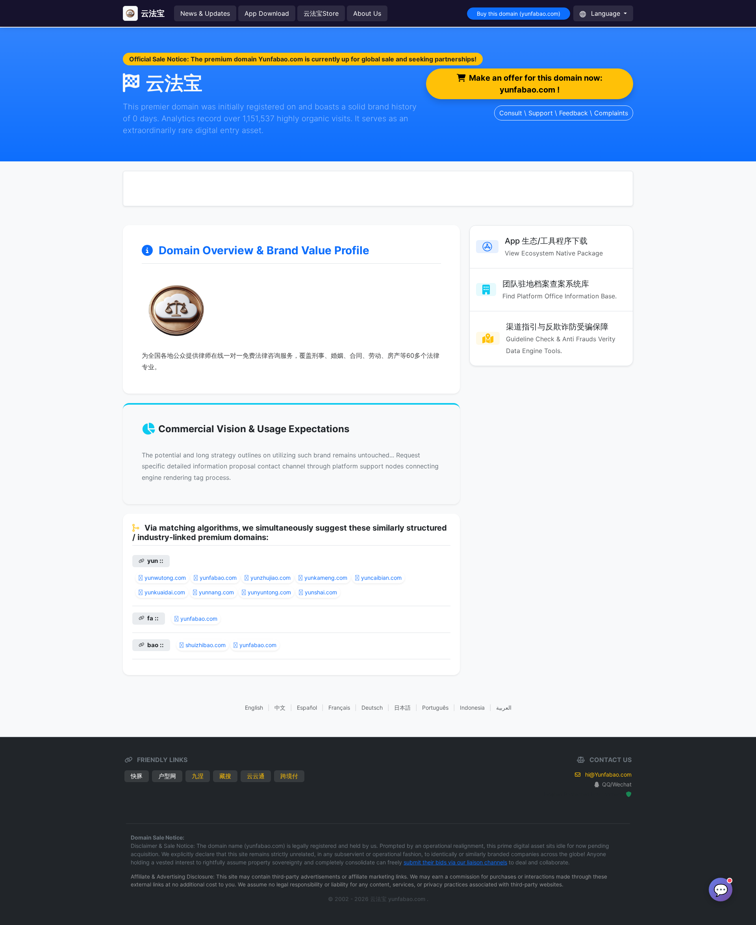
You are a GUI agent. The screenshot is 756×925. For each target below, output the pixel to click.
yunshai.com (321, 592)
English (254, 707)
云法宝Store (321, 13)
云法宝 (153, 13)
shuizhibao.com (205, 645)
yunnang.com (216, 592)
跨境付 (289, 776)
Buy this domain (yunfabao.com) (518, 13)
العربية (503, 707)
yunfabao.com (218, 577)
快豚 (137, 776)
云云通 (256, 776)
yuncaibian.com (381, 577)
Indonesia (472, 707)
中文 (279, 707)
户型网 (167, 776)
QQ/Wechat (617, 784)
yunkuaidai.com (165, 592)
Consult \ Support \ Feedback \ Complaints (563, 113)
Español (307, 707)
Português (435, 707)
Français (339, 707)
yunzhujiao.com (270, 577)
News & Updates (205, 13)
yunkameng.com (325, 577)
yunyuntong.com (269, 592)
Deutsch (372, 707)
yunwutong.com (165, 577)
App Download (267, 13)
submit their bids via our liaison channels (455, 862)
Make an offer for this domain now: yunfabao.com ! (535, 83)
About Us (367, 13)
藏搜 (225, 776)
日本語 (402, 707)
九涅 (198, 776)
